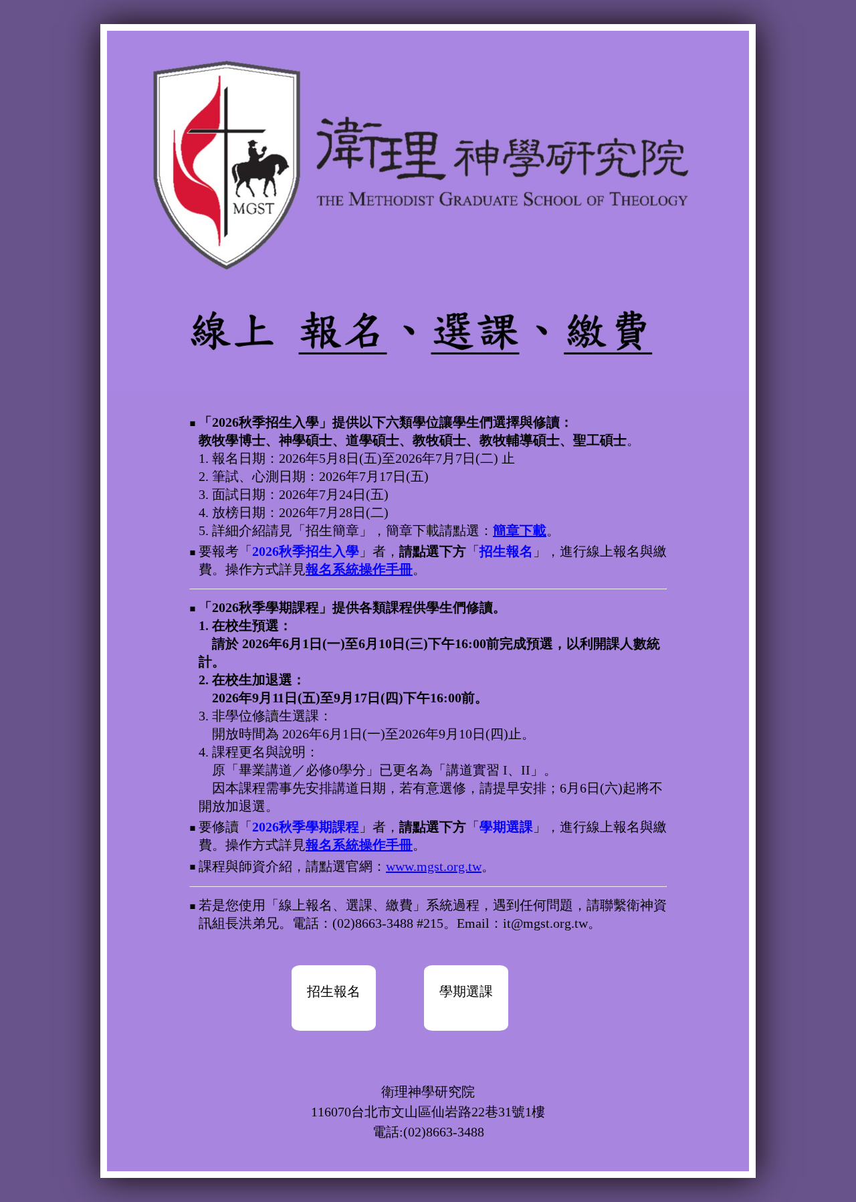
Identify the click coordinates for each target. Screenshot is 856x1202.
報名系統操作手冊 (359, 569)
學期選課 (466, 991)
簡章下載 (519, 530)
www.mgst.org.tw (433, 866)
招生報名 (333, 991)
